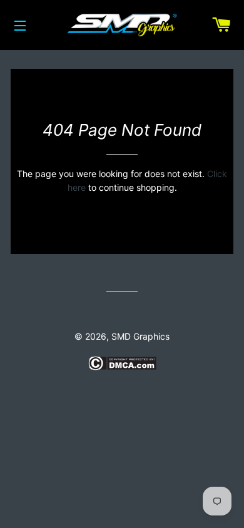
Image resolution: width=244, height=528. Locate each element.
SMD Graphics (140, 336)
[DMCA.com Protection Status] (122, 367)
